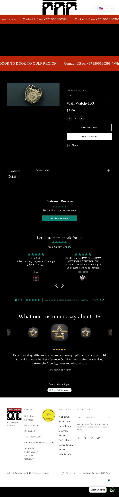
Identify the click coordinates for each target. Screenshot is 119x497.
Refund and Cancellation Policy (66, 445)
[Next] (109, 332)
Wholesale (65, 454)
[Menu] (9, 8)
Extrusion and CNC (76, 91)
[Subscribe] (110, 417)
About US (64, 416)
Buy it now (89, 136)
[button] (95, 8)
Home (69, 96)
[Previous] (10, 332)
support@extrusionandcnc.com (39, 442)
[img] (59, 243)
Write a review (59, 218)
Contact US (30, 431)
